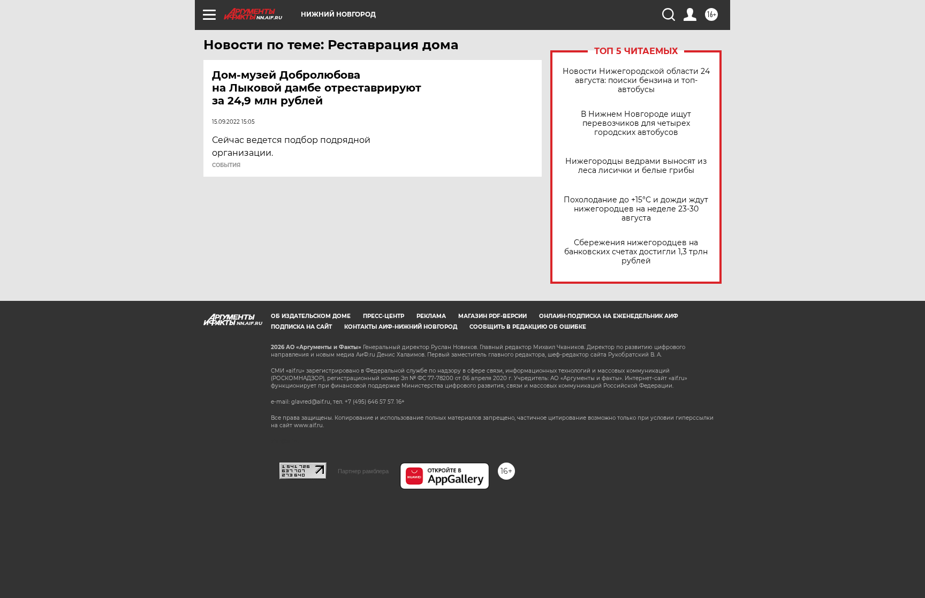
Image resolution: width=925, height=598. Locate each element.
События (226, 165)
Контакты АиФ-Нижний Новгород (400, 326)
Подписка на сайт (301, 326)
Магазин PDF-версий (492, 316)
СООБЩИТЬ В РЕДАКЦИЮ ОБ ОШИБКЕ (527, 326)
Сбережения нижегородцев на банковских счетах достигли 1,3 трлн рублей (636, 252)
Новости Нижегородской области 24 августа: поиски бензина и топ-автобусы (636, 80)
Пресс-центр (383, 316)
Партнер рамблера (363, 471)
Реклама (431, 316)
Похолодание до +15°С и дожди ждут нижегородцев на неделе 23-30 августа (636, 209)
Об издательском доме (311, 316)
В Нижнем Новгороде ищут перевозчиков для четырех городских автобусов (636, 123)
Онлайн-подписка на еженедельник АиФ (608, 316)
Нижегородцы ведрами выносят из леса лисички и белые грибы (636, 166)
